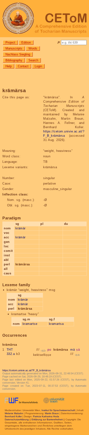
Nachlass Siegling (17, 54)
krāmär (20, 228)
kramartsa (56, 324)
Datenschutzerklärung (17, 419)
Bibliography (13, 60)
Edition (26, 42)
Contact (23, 66)
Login (38, 66)
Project (10, 42)
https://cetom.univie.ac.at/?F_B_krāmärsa (26, 370)
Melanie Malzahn (14, 413)
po (49, 349)
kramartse (30, 324)
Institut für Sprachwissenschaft (58, 410)
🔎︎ (58, 42)
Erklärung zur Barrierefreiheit (47, 419)
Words (32, 48)
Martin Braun (52, 413)
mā (72, 349)
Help (8, 66)
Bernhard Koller (13, 416)
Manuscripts (13, 48)
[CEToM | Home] (44, 18)
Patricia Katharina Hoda (46, 416)
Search (33, 60)
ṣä (78, 349)
